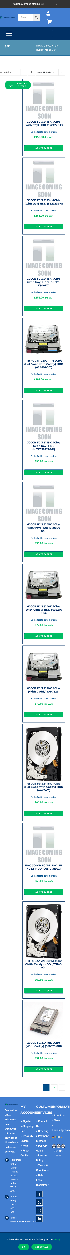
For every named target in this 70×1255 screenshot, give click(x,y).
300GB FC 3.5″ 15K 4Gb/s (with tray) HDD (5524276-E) (44, 123)
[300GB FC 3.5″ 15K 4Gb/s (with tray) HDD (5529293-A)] (43, 161)
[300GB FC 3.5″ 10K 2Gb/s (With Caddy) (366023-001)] (43, 1004)
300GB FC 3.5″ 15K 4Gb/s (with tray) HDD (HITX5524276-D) (43, 446)
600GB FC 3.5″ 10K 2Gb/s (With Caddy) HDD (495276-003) (44, 610)
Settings (58, 1239)
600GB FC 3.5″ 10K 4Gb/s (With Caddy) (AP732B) (43, 690)
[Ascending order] (31, 72)
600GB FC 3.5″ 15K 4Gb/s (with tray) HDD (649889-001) (44, 528)
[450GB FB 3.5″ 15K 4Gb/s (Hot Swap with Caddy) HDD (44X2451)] (43, 728)
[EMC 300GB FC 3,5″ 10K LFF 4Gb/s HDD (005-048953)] (43, 826)
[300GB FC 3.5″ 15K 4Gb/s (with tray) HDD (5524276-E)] (43, 83)
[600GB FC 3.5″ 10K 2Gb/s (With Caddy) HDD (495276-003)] (43, 567)
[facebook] (39, 1194)
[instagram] (39, 1210)
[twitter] (39, 1202)
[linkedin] (39, 1218)
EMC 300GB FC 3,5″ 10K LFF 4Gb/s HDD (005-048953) (43, 867)
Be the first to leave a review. (44, 132)
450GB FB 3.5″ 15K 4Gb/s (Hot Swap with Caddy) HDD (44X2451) (43, 787)
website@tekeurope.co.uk (23, 1221)
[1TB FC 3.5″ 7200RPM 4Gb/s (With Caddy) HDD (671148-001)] (43, 905)
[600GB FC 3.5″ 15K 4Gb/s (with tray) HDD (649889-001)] (43, 485)
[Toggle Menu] (9, 34)
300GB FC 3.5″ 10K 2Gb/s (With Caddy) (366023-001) (44, 1044)
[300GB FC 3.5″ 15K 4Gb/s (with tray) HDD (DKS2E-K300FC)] (43, 240)
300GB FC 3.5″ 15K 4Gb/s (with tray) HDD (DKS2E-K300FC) (43, 282)
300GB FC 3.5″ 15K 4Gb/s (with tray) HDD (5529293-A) (44, 202)
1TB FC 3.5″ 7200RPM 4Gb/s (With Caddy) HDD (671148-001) (43, 964)
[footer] (7, 17)
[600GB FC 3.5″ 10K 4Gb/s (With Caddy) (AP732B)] (43, 649)
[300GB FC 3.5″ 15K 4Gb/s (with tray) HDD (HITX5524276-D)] (43, 404)
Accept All (41, 1247)
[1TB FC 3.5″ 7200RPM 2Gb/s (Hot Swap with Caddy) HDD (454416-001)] (43, 322)
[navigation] (35, 4)
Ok (23, 1247)
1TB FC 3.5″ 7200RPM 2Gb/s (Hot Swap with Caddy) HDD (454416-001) (43, 364)
